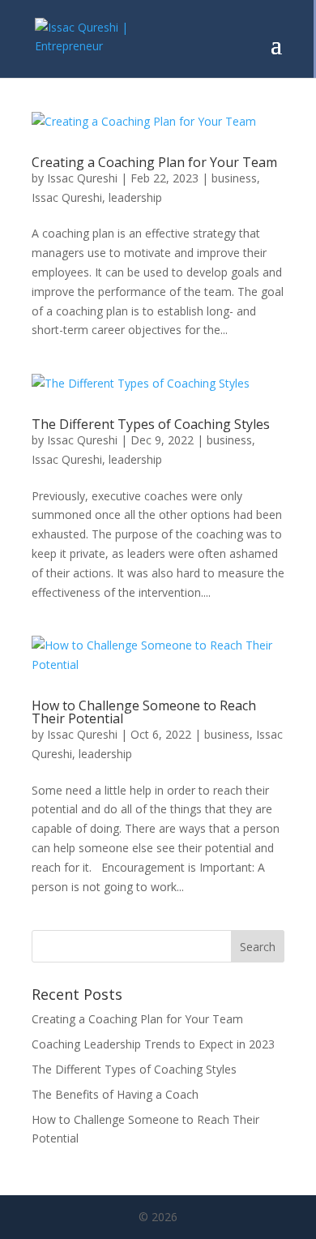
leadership (135, 197)
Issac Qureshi (82, 178)
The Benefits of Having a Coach (115, 1094)
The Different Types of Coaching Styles (151, 424)
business (234, 178)
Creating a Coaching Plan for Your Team (154, 162)
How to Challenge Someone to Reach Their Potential (144, 712)
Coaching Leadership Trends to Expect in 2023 (153, 1044)
